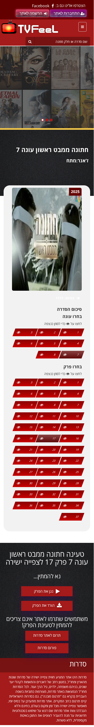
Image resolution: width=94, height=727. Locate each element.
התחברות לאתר (67, 13)
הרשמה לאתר (30, 13)
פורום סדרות (47, 647)
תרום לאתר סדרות (47, 635)
